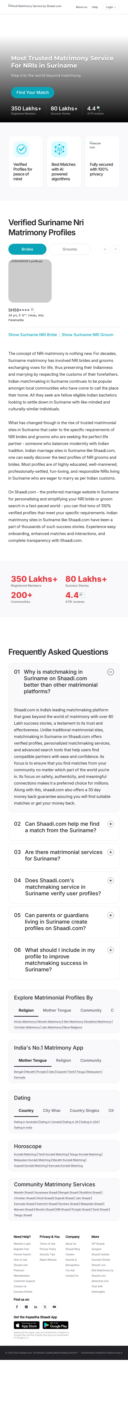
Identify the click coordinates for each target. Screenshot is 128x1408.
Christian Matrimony (27, 1027)
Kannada (19, 1077)
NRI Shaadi (63, 1209)
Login (109, 7)
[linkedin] (35, 1306)
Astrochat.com (100, 1281)
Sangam (97, 1249)
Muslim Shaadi (45, 1209)
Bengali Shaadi (68, 1192)
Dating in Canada (50, 1122)
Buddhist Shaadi (90, 1192)
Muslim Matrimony (50, 1021)
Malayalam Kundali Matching (32, 1160)
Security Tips (47, 1254)
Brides (27, 249)
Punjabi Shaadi (81, 1209)
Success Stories (23, 1291)
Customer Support (24, 1281)
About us (81, 7)
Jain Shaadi (83, 1198)
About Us (71, 1243)
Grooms (70, 249)
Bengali (19, 1071)
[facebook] (17, 1306)
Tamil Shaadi (100, 1209)
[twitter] (45, 1306)
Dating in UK (71, 1122)
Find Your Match (32, 92)
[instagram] (26, 1306)
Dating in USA (89, 1122)
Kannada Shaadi (24, 1203)
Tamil (71, 1071)
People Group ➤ (114, 1352)
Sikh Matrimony (73, 1021)
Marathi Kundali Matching (68, 1160)
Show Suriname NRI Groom (87, 334)
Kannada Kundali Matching (66, 1165)
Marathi (30, 1071)
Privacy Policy (48, 1249)
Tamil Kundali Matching (53, 1154)
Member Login (22, 1243)
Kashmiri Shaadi (47, 1203)
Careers (70, 1254)
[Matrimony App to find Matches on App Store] (27, 1324)
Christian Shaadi (24, 1198)
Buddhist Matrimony (98, 1021)
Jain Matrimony (52, 1027)
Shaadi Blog (73, 1249)
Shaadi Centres (100, 1254)
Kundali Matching (25, 1154)
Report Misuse (48, 1259)
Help (95, 7)
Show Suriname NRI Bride (32, 334)
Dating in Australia (25, 1122)
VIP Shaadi (98, 1243)
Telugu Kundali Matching (85, 1154)
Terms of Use (47, 1243)
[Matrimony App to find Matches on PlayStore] (55, 1324)
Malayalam (94, 1071)
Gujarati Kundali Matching (30, 1165)
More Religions (72, 1027)
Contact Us (20, 1286)
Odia (51, 1071)
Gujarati (61, 1071)
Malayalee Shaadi (92, 1203)
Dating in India (23, 1127)
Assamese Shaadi (46, 1192)
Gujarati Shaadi (64, 1198)
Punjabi (41, 1071)
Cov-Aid (70, 1270)
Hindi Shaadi (45, 1198)
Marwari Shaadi (24, 1209)
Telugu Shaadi (23, 1215)
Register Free (21, 1249)
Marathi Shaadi (23, 1192)
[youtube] (54, 1306)
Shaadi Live (98, 1265)
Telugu (81, 1071)
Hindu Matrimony (25, 1021)
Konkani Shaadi (69, 1203)
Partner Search (22, 1254)
